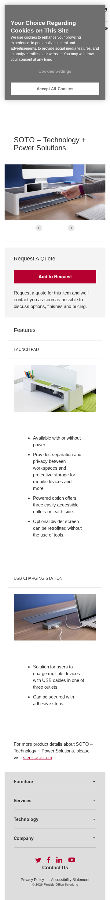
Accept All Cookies (55, 89)
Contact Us (55, 867)
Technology (26, 819)
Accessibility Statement (70, 880)
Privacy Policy (32, 880)
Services (22, 800)
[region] (55, 52)
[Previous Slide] (39, 228)
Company (24, 838)
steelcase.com (37, 757)
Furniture (23, 781)
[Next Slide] (71, 228)
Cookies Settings (54, 71)
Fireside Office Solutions (61, 884)
